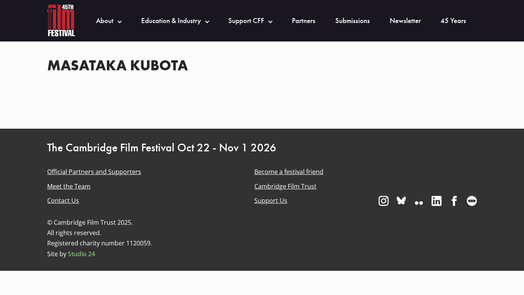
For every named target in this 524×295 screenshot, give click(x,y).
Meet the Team (69, 186)
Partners (303, 20)
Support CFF (246, 20)
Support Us (270, 200)
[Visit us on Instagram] (384, 201)
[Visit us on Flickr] (419, 201)
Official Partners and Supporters (94, 171)
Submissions (352, 20)
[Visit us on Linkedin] (437, 201)
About (105, 20)
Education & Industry (171, 20)
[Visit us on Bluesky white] (401, 201)
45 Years (453, 20)
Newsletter (405, 20)
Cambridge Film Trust (285, 186)
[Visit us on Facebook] (454, 201)
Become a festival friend (288, 171)
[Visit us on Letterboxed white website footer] (472, 201)
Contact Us (63, 200)
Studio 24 (81, 254)
